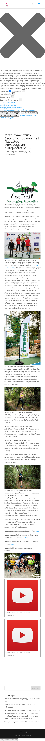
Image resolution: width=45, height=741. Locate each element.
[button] (22, 36)
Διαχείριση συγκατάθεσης (9, 740)
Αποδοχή (4, 113)
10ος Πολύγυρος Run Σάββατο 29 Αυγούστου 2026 (22, 710)
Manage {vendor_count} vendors (11, 108)
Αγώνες (27, 152)
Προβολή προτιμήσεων (29, 113)
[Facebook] (22, 162)
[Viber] (22, 169)
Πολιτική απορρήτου (7, 118)
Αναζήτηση (35, 688)
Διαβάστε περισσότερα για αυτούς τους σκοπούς (17, 110)
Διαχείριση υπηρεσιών (8, 105)
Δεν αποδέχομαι (14, 113)
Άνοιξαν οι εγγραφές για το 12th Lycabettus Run (21, 722)
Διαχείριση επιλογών (7, 103)
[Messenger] (22, 166)
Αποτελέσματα (9, 154)
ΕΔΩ (37, 531)
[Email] (22, 172)
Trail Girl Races (19, 152)
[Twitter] (22, 176)
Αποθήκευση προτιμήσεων (9, 115)
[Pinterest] (22, 179)
